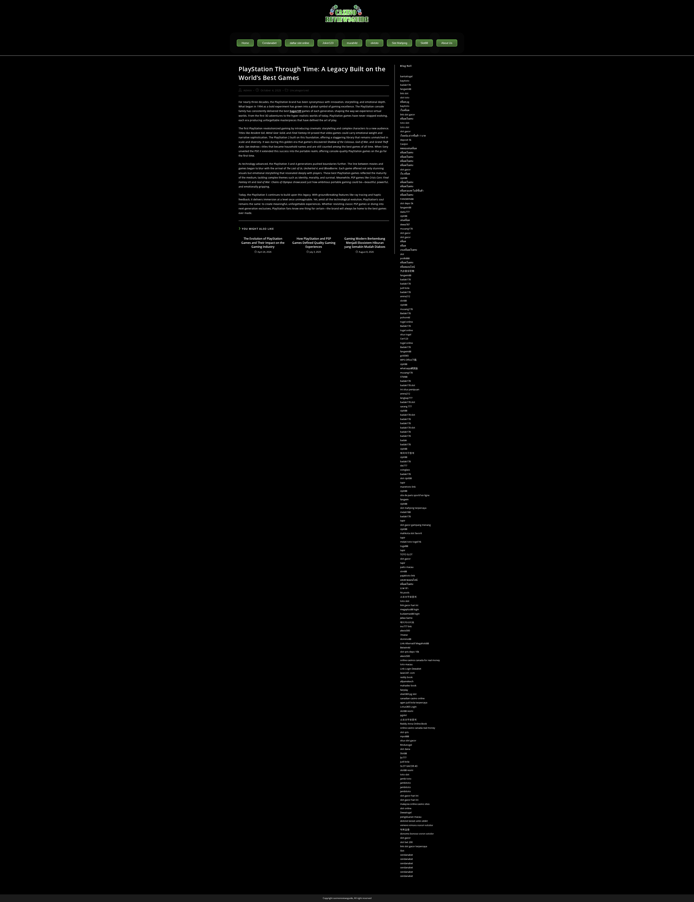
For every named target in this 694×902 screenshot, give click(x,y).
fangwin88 (405, 89)
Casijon (404, 144)
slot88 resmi (406, 711)
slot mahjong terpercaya (413, 508)
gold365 (404, 355)
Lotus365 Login (408, 706)
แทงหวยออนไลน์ (408, 579)
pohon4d (405, 317)
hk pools (404, 592)
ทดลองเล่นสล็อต (408, 148)
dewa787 (405, 224)
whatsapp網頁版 (409, 368)
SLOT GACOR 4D (408, 766)
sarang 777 (406, 406)
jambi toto (405, 778)
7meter (404, 634)
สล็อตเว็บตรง (406, 118)
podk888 (405, 258)
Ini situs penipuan (409, 389)
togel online (406, 321)
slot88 (403, 300)
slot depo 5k (406, 203)
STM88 (403, 376)
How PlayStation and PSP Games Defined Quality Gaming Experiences (313, 243)
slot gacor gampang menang (415, 525)
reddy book (406, 677)
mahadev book (408, 685)
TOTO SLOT (406, 554)
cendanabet (406, 854)
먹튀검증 (405, 829)
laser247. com (407, 672)
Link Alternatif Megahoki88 (414, 643)
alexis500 (405, 630)
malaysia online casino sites (415, 804)
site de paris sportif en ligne (414, 495)
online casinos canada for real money (420, 660)
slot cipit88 (406, 478)
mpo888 (404, 736)
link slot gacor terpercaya (413, 846)
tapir (402, 482)
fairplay (404, 689)
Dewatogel (406, 812)
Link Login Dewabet (410, 668)
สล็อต (403, 241)
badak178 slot (407, 385)
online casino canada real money (417, 727)
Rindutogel (406, 744)
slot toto (404, 97)
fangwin (404, 499)
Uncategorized (299, 90)
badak (403, 440)
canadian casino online (412, 698)
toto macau (406, 664)
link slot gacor (407, 114)
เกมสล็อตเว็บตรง (408, 249)
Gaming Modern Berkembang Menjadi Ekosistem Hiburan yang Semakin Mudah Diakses (364, 243)
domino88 (405, 639)
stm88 (403, 571)
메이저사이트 (407, 622)
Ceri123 (404, 338)
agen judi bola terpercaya (413, 702)
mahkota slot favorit (411, 533)
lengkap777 (406, 398)
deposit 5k (405, 139)
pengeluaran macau (410, 816)
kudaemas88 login (410, 613)
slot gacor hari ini (409, 795)
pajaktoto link (407, 575)
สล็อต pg (404, 101)
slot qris (404, 732)
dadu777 (405, 211)
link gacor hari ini (409, 605)
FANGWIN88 (407, 199)
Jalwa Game (406, 617)
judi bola (404, 288)
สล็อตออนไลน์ (407, 266)
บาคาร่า (404, 588)
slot (402, 254)
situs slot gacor (408, 740)
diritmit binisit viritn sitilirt (414, 821)
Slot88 (403, 753)
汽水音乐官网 (407, 271)
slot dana (405, 749)
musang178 (406, 228)
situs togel (405, 334)
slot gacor (405, 131)
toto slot (404, 122)
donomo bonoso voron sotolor (417, 833)
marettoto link (408, 486)
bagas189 (295, 111)
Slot (402, 850)
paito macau (407, 567)
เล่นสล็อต (405, 220)
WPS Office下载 (408, 359)
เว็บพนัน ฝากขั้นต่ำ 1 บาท (413, 135)
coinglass (405, 469)
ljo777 (403, 757)
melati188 (405, 512)
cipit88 (403, 178)
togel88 (404, 546)
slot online (405, 808)
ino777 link (406, 626)
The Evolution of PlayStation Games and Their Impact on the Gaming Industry (262, 243)
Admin (247, 90)
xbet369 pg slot (408, 694)
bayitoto (404, 80)
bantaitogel (406, 76)
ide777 (403, 465)
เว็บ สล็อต (405, 173)
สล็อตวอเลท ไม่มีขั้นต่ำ (411, 190)
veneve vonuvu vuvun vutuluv (416, 825)
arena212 (405, 296)
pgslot (403, 715)
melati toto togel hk (410, 541)
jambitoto (405, 782)
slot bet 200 (406, 842)
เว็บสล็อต (404, 110)
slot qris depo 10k (409, 651)
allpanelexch (407, 681)
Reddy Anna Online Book (413, 723)
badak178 (405, 84)
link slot (404, 93)
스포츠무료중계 (408, 596)
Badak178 (405, 313)
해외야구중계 (407, 453)
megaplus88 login (409, 609)
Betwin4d (405, 647)
